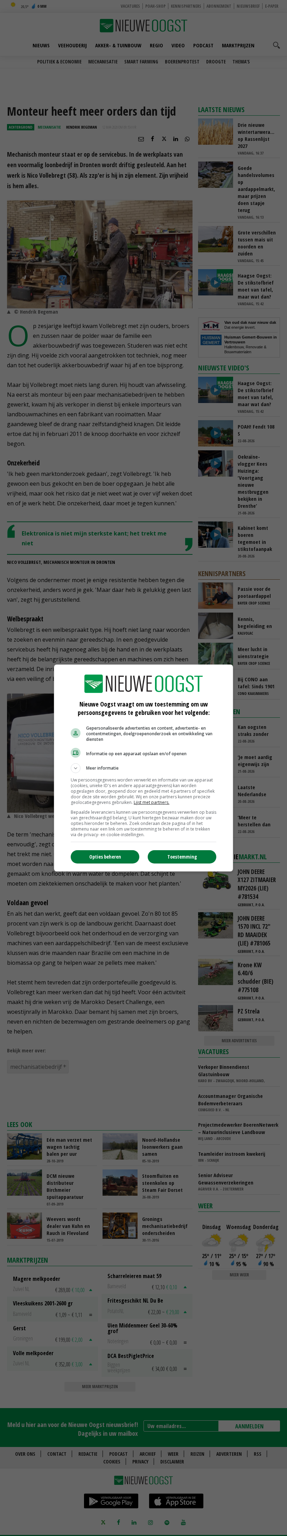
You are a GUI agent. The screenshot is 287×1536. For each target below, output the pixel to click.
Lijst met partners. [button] (151, 802)
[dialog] (143, 768)
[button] (143, 768)
